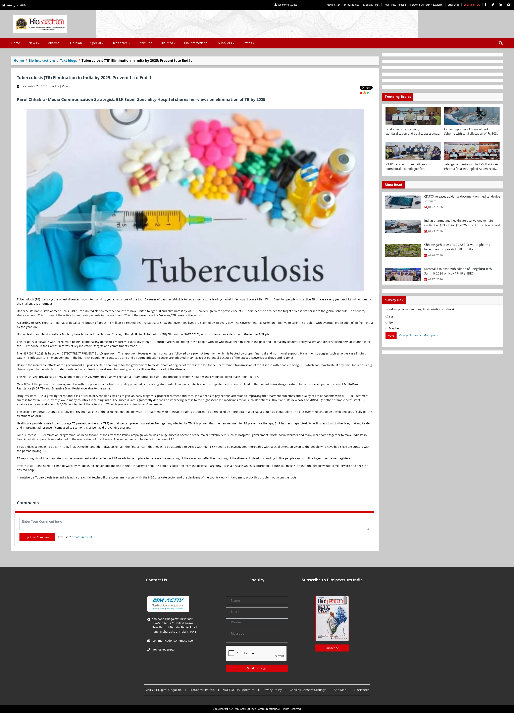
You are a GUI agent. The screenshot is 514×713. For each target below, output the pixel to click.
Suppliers (225, 43)
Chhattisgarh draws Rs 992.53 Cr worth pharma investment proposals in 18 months (457, 247)
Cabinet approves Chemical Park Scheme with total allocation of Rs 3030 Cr (471, 131)
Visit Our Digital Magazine (163, 690)
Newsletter (333, 4)
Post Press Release (395, 4)
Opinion (76, 43)
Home (15, 43)
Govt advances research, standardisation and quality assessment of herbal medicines (413, 131)
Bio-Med (167, 43)
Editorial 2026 (313, 5)
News (33, 43)
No (390, 322)
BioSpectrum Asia (202, 690)
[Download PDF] (364, 93)
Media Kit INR (371, 4)
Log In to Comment (37, 537)
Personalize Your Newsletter (427, 4)
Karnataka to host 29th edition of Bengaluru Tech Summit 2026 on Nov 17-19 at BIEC (458, 271)
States (247, 43)
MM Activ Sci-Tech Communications (256, 709)
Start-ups (145, 43)
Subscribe (453, 4)
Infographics (351, 4)
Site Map (340, 690)
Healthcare (120, 43)
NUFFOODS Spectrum (238, 690)
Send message (257, 668)
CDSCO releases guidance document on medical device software (462, 198)
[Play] (368, 93)
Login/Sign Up (472, 4)
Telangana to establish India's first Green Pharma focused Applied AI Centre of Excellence (472, 166)
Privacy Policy (272, 690)
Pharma (53, 43)
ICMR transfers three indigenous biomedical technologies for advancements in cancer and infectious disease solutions (412, 166)
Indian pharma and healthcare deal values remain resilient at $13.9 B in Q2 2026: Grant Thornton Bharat (462, 222)
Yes (391, 317)
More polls (430, 335)
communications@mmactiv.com (173, 640)
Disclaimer (361, 690)
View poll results (410, 335)
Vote (391, 335)
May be (393, 328)
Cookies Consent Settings (308, 690)
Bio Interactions (195, 43)
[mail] (361, 93)
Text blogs (68, 60)
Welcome (287, 4)
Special (95, 43)
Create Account (82, 537)
